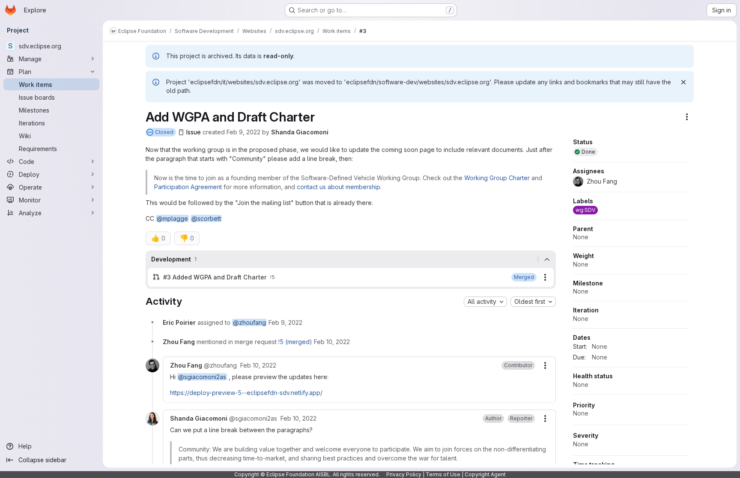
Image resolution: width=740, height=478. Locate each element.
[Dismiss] (683, 82)
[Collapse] (547, 259)
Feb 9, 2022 (243, 132)
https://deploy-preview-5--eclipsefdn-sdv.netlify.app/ (246, 392)
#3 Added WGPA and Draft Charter (215, 277)
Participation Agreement (189, 186)
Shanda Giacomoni (299, 132)
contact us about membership (338, 186)
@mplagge (172, 218)
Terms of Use (443, 474)
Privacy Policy (403, 474)
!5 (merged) (295, 341)
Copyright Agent (485, 474)
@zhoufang (249, 322)
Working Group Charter (497, 177)
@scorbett (206, 218)
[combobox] (485, 302)
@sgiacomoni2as (202, 376)
